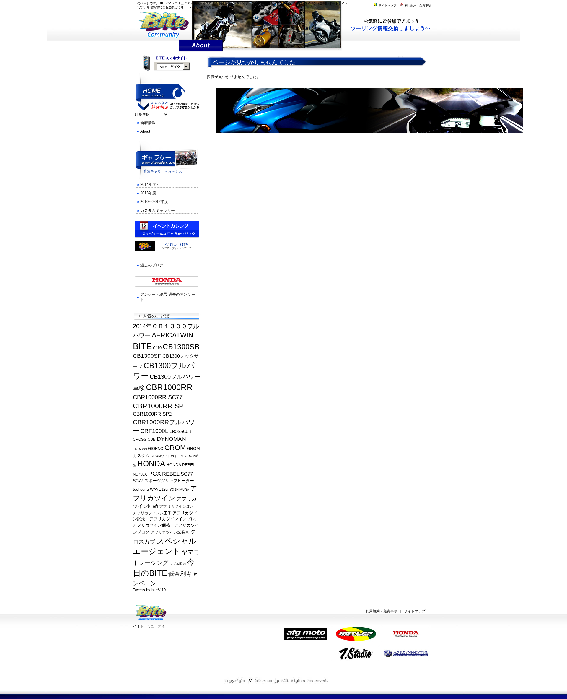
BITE (142, 346)
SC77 (187, 474)
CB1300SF (147, 356)
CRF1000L (154, 431)
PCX (154, 473)
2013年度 (148, 193)
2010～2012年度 (154, 201)
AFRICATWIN (172, 335)
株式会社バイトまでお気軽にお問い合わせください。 (393, 25)
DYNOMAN (171, 439)
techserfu (141, 489)
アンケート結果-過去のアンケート (167, 297)
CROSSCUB (180, 432)
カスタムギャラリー (157, 210)
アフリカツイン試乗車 (170, 532)
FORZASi (140, 449)
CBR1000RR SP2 (152, 414)
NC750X (140, 474)
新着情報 (148, 123)
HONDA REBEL (180, 464)
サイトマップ (387, 5)
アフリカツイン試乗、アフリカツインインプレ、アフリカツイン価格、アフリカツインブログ (166, 522)
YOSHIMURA (179, 489)
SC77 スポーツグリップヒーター (163, 480)
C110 (157, 348)
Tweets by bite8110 (149, 590)
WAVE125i (159, 489)
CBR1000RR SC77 (158, 397)
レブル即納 (178, 563)
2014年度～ (150, 184)
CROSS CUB (144, 440)
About (145, 131)
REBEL (171, 474)
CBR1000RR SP (158, 406)
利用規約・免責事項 (417, 5)
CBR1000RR (169, 387)
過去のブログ (151, 265)
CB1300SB (181, 346)
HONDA (151, 463)
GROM (175, 447)
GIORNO (155, 449)
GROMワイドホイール (167, 456)
